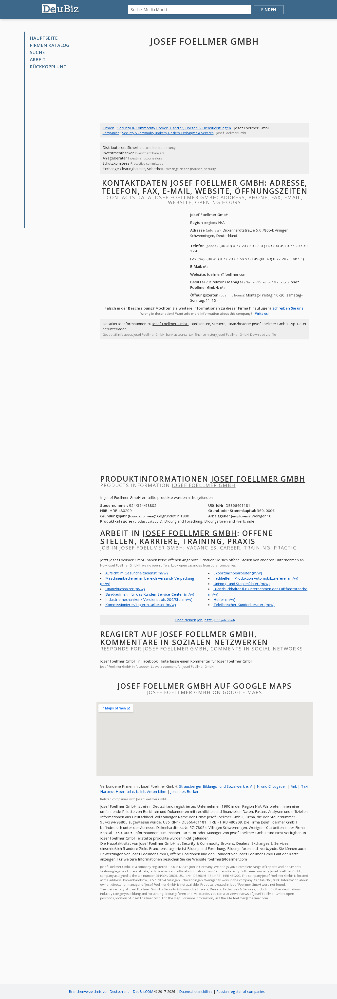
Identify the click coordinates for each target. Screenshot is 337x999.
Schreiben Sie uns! (288, 308)
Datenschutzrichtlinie (195, 991)
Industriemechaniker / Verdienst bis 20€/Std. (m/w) (148, 599)
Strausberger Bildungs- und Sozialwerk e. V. (216, 786)
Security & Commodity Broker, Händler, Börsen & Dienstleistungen (174, 127)
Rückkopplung (48, 67)
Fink (293, 786)
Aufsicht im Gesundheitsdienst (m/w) (136, 572)
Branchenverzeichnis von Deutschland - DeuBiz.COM (111, 991)
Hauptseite (44, 38)
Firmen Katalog (49, 45)
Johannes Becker (184, 791)
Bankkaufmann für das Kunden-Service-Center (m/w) (149, 594)
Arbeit (38, 59)
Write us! (262, 313)
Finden (268, 9)
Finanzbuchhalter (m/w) (125, 588)
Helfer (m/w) (224, 599)
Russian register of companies (240, 991)
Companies (111, 133)
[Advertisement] (62, 149)
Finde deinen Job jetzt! (205, 619)
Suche (37, 52)
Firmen (108, 127)
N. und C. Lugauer (271, 786)
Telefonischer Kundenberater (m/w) (244, 604)
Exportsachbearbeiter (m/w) (237, 572)
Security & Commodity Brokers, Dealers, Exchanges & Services (168, 133)
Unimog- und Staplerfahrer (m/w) (241, 583)
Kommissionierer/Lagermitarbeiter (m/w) (140, 604)
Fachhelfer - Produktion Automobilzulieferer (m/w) (255, 578)
